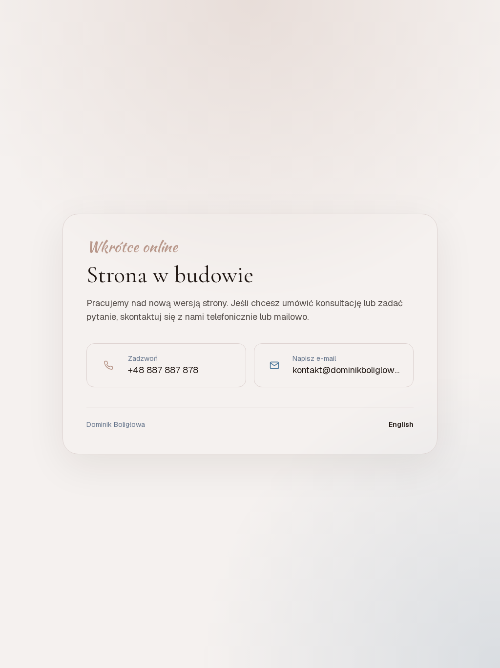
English (401, 424)
